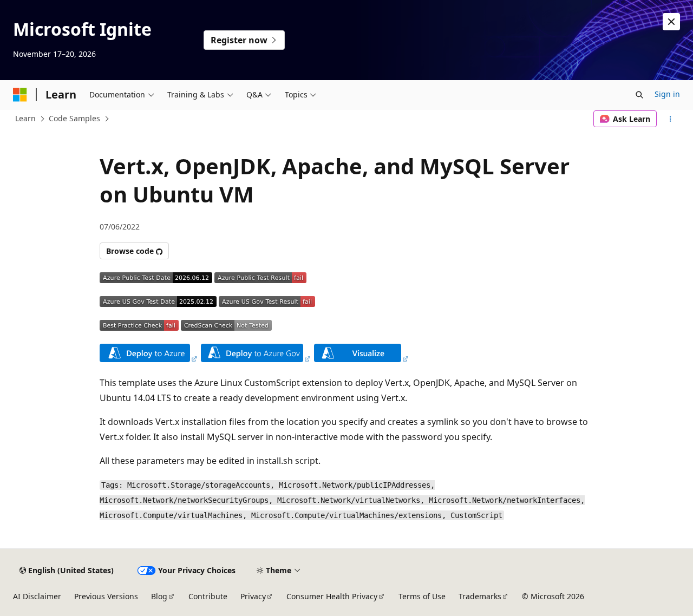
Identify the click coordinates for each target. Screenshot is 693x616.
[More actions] (670, 119)
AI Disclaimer (37, 596)
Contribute (207, 596)
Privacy (253, 596)
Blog (159, 596)
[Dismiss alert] (671, 21)
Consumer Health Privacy (331, 596)
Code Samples (74, 118)
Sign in (667, 94)
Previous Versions (106, 596)
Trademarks (480, 596)
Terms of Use (422, 596)
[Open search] (639, 94)
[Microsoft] (20, 95)
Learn (25, 118)
